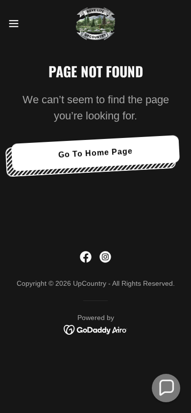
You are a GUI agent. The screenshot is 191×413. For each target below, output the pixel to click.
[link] (95, 23)
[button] (17, 23)
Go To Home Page (95, 153)
